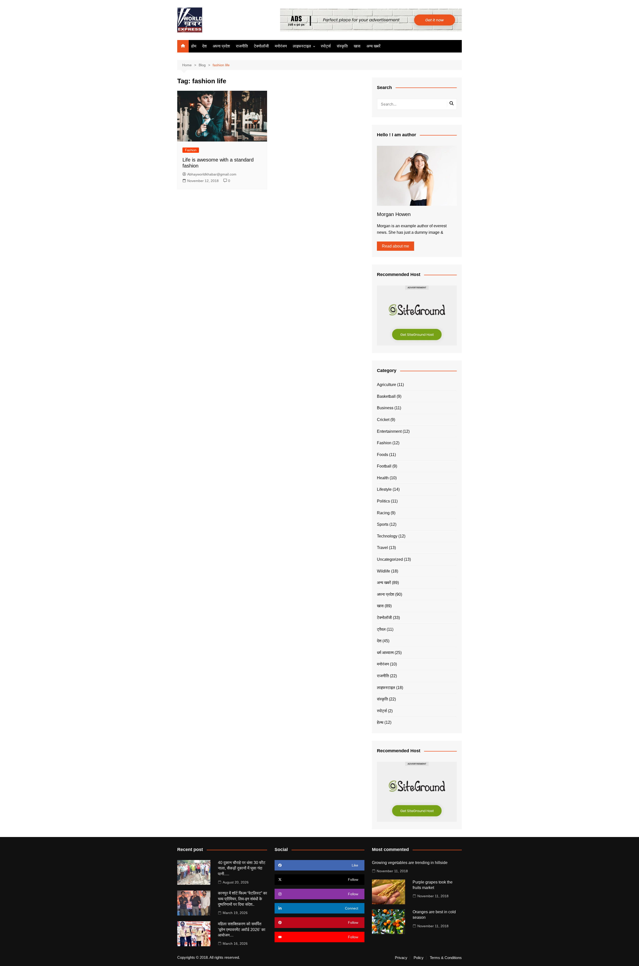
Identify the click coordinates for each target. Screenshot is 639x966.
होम (193, 46)
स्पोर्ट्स (326, 46)
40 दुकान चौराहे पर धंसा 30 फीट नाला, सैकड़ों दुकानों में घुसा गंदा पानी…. (241, 868)
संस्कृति (342, 46)
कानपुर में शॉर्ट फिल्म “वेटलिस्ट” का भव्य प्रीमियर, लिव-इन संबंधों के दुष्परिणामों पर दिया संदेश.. (242, 898)
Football (384, 466)
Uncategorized (390, 559)
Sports (382, 524)
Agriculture (386, 384)
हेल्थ (380, 722)
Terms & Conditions (446, 958)
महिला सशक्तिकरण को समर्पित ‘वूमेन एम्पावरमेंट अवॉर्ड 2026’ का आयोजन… (241, 929)
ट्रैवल (381, 629)
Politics (383, 501)
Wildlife (383, 571)
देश (204, 46)
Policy (419, 958)
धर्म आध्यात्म (385, 652)
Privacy (401, 958)
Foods (382, 454)
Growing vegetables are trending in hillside (410, 862)
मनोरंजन (281, 46)
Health (383, 478)
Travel (382, 548)
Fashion (190, 150)
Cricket (383, 420)
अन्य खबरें (373, 46)
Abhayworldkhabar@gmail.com (211, 174)
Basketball (386, 396)
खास (357, 46)
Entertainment (389, 431)
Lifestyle (384, 489)
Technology (387, 536)
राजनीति (242, 46)
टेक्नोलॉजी (261, 46)
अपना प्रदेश (221, 46)
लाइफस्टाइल (302, 46)
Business (385, 408)
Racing (383, 513)
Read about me (395, 246)
